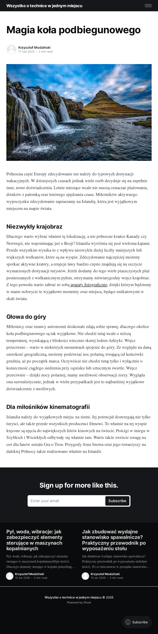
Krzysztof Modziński (34, 47)
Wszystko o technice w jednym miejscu (44, 5)
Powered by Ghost (79, 602)
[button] (148, 5)
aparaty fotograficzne (89, 284)
